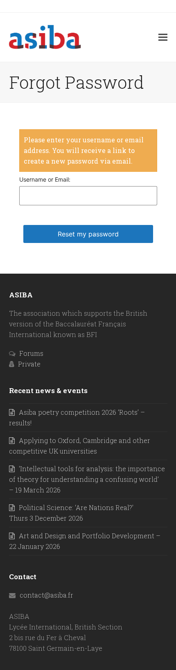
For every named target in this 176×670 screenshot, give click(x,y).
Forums (31, 353)
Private (29, 364)
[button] (162, 37)
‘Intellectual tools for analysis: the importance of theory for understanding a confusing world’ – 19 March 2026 (87, 479)
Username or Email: (44, 179)
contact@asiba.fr (46, 595)
